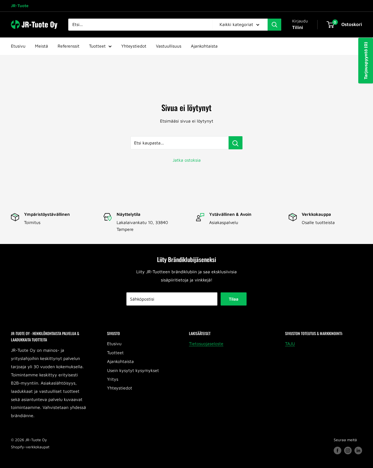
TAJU (290, 343)
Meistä (41, 45)
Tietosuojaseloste (206, 343)
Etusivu (18, 45)
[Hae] (274, 25)
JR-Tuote (19, 5)
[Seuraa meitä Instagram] (348, 451)
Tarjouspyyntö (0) (365, 60)
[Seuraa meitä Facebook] (337, 451)
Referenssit (68, 45)
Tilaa (233, 299)
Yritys (112, 379)
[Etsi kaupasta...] (235, 142)
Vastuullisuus (168, 45)
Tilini (297, 27)
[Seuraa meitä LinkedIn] (358, 451)
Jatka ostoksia (187, 160)
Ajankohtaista (204, 45)
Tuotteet (97, 45)
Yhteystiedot (133, 45)
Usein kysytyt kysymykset (133, 370)
